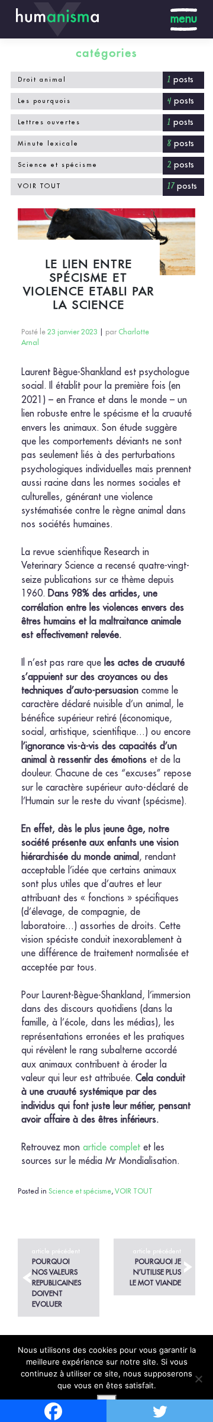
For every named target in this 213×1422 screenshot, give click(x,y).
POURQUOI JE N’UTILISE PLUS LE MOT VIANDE (155, 1267)
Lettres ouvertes (49, 122)
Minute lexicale (48, 143)
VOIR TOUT (39, 186)
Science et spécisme (58, 165)
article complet (111, 1147)
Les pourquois (44, 101)
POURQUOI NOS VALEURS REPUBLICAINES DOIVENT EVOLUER (56, 1278)
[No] (198, 1379)
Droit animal (42, 79)
